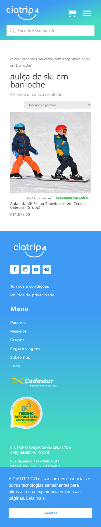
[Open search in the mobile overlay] (50, 30)
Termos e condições (29, 286)
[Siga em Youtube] (36, 269)
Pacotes (18, 322)
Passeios (18, 331)
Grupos (17, 339)
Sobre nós (20, 357)
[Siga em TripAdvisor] (47, 269)
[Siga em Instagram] (25, 269)
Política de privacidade (32, 295)
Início (14, 58)
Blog (15, 366)
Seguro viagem (25, 348)
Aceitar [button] (50, 513)
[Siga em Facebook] (14, 269)
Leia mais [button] (35, 498)
